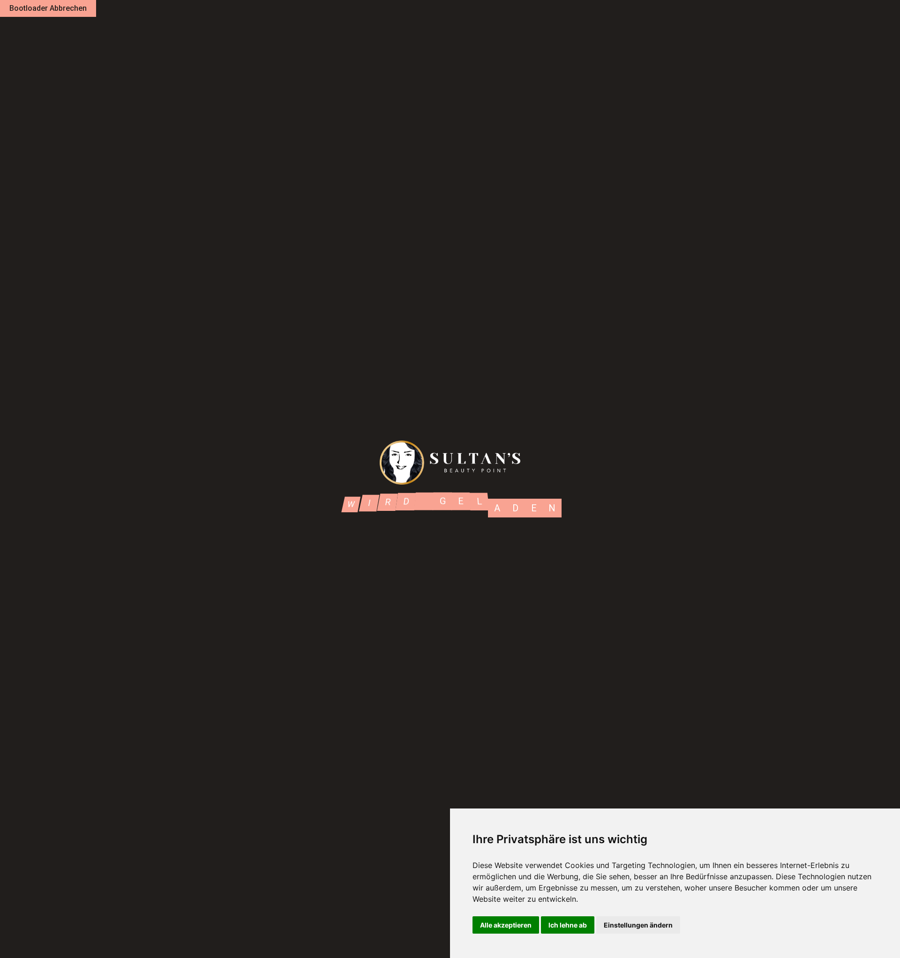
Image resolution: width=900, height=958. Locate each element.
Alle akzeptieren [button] (506, 925)
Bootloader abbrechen (48, 8)
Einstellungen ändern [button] (638, 925)
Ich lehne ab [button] (567, 925)
